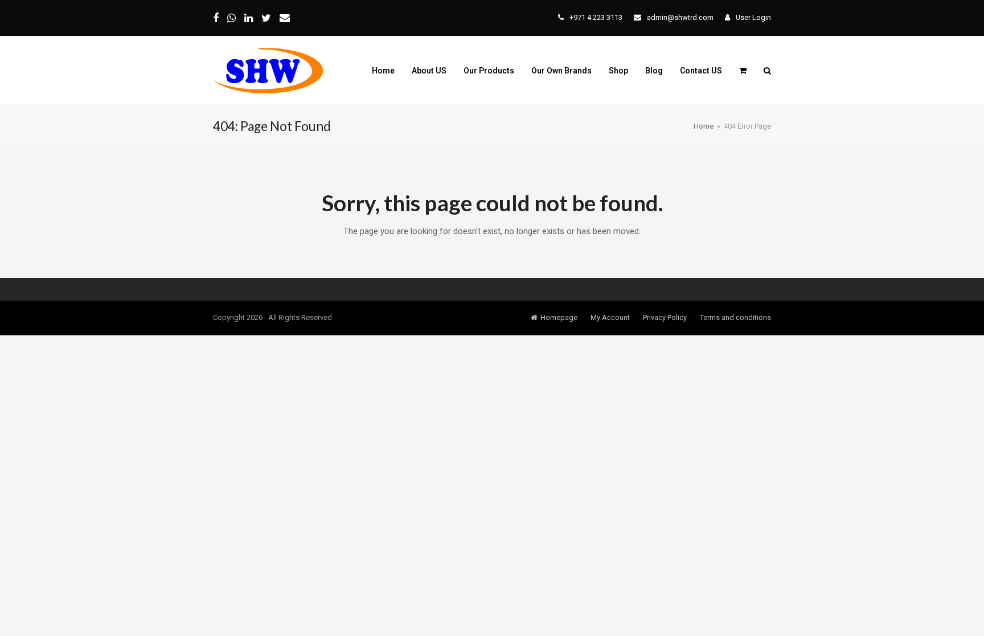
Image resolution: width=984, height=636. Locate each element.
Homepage (558, 317)
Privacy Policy (665, 317)
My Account (610, 317)
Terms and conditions (735, 317)
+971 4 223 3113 (595, 17)
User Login (753, 17)
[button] (743, 70)
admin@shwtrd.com (680, 17)
